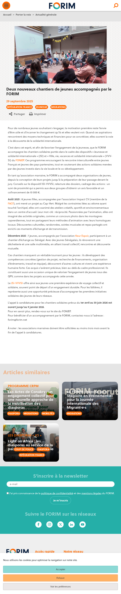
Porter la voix (23, 14)
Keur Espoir (82, 235)
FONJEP (20, 160)
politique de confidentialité (57, 493)
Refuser (60, 578)
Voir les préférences (60, 586)
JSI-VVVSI (17, 283)
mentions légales (91, 493)
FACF (11, 203)
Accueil (7, 14)
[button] (18, 114)
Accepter (60, 569)
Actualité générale (46, 14)
